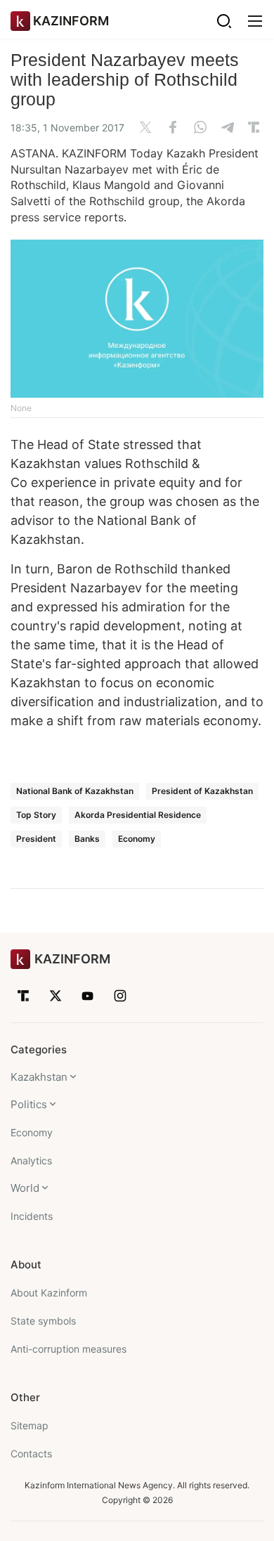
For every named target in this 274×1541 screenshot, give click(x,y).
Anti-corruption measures (68, 1349)
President (36, 838)
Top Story (36, 814)
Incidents (32, 1216)
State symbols (43, 1321)
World (25, 1188)
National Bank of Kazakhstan (74, 791)
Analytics (31, 1160)
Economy (136, 838)
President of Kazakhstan (202, 791)
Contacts (31, 1453)
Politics (29, 1104)
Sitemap (29, 1425)
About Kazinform (49, 1293)
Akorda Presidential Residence (137, 814)
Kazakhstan (39, 1077)
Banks (87, 838)
